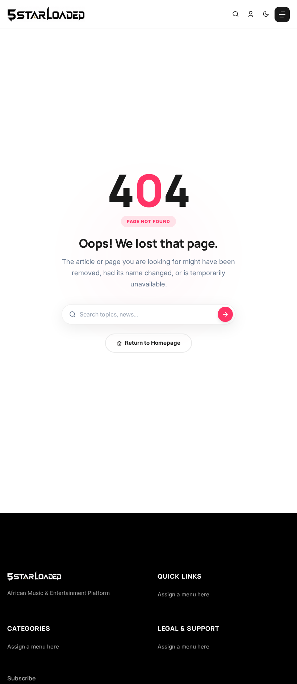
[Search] (235, 14)
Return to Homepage (152, 342)
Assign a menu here (183, 594)
